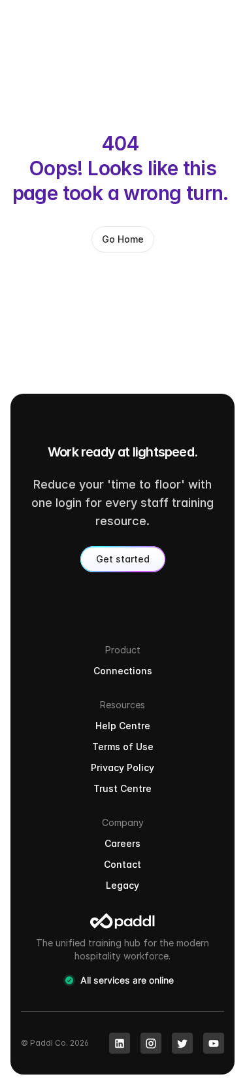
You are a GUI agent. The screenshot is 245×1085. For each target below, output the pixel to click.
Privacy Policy (122, 767)
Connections (122, 670)
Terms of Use (123, 746)
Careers (122, 843)
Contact (122, 864)
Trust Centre (122, 788)
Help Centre (122, 725)
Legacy (122, 885)
